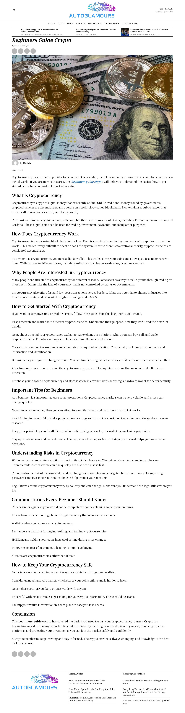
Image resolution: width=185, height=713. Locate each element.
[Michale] (16, 163)
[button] (14, 10)
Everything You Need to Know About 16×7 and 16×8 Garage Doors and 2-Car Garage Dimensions (144, 692)
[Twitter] (20, 51)
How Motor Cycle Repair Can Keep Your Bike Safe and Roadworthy (96, 30)
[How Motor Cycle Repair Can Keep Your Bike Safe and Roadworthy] (70, 32)
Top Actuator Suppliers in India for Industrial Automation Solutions (39, 30)
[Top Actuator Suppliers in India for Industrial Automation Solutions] (16, 32)
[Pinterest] (27, 51)
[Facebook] (14, 51)
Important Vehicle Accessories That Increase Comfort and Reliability (149, 30)
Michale (27, 163)
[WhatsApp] (33, 51)
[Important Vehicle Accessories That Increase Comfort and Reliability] (125, 32)
